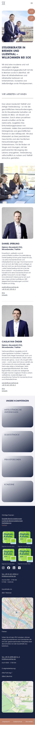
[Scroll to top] (31, 728)
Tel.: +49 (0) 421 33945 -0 (10, 574)
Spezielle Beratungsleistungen (12, 519)
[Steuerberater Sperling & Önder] (3, 3)
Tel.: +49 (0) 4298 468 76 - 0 (11, 657)
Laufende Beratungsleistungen (12, 521)
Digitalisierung (6, 523)
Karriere (4, 525)
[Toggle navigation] (31, 3)
